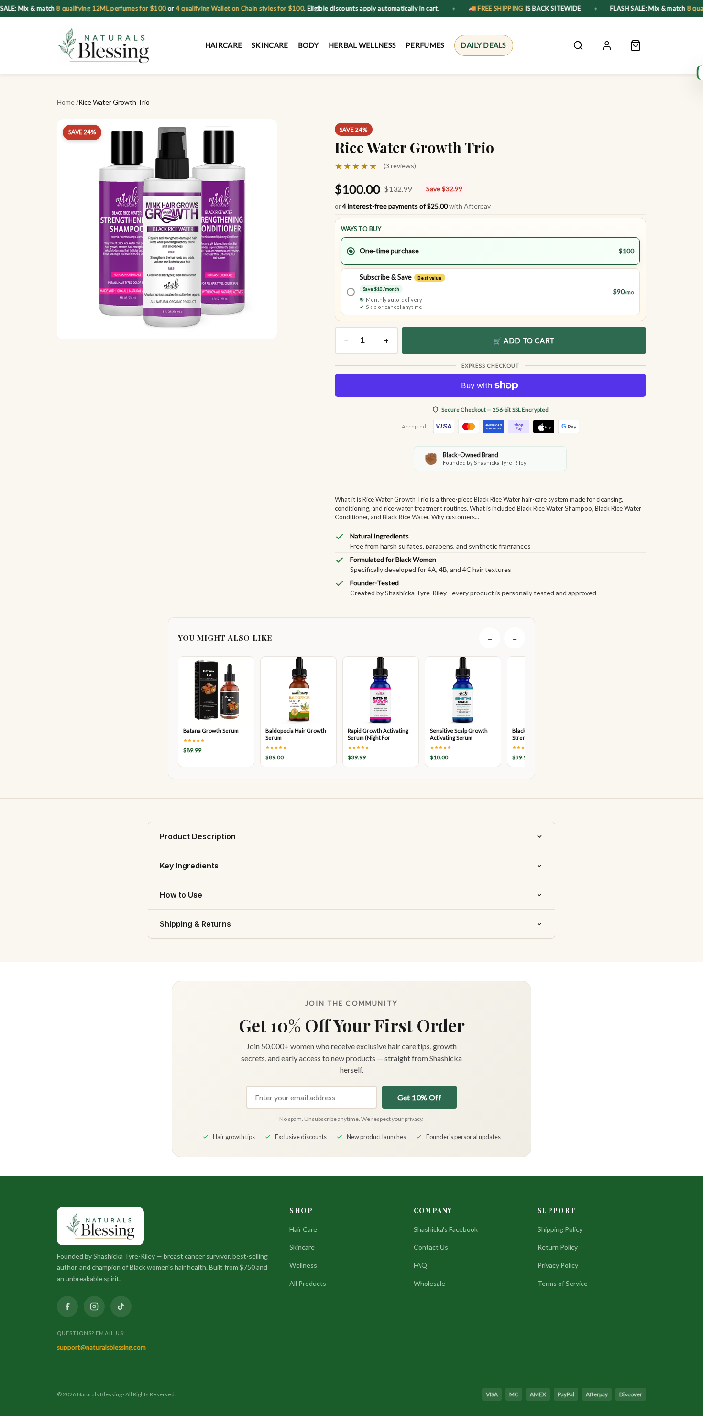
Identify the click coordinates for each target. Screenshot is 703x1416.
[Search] (578, 45)
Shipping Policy (560, 1229)
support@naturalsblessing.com (101, 1347)
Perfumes (425, 45)
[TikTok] (121, 1306)
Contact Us (431, 1247)
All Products (307, 1283)
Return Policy (558, 1247)
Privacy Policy (558, 1265)
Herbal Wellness (362, 45)
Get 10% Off (419, 1097)
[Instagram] (94, 1306)
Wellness (303, 1265)
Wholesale (429, 1283)
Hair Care (303, 1229)
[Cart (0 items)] (635, 45)
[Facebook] (67, 1306)
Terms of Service (563, 1283)
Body (308, 45)
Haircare (223, 45)
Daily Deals (483, 45)
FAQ (420, 1265)
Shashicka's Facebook (446, 1229)
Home (66, 102)
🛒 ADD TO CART (524, 340)
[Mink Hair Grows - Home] (103, 45)
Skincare (270, 45)
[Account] (606, 45)
